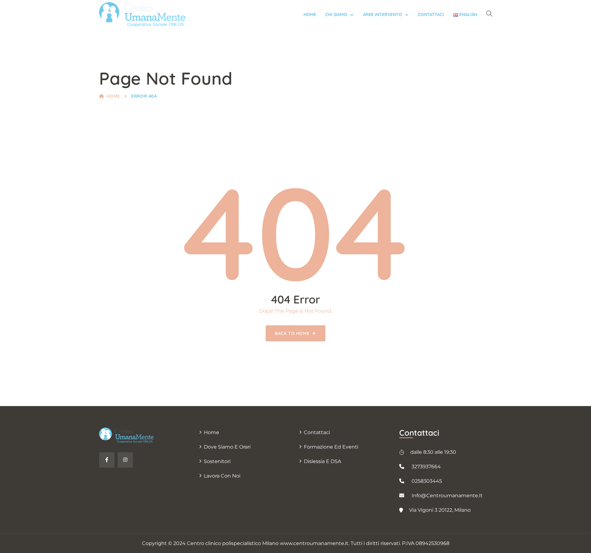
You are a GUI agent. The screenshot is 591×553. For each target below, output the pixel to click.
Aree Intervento (382, 14)
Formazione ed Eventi (331, 447)
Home (310, 14)
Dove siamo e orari (227, 447)
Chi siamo (336, 14)
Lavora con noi (222, 476)
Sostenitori (217, 461)
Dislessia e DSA (322, 461)
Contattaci (431, 14)
